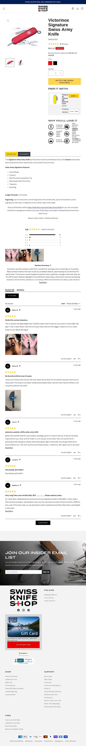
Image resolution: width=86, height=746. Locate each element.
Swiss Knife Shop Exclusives (14, 688)
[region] (24, 255)
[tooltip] (50, 265)
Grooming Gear (10, 685)
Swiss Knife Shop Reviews (52, 691)
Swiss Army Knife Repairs (52, 685)
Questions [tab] (20, 290)
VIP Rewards (48, 698)
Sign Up (46, 572)
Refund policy (29, 741)
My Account (48, 676)
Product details (65, 111)
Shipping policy (59, 741)
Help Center (48, 679)
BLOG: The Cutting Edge (52, 704)
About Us (47, 688)
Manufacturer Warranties (52, 707)
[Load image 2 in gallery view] (19, 62)
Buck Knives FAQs (11, 726)
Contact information (70, 741)
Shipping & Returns (50, 595)
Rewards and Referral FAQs (14, 729)
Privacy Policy (48, 598)
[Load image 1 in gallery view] (10, 62)
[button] (82, 8)
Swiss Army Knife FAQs (12, 720)
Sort (63, 303)
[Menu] (4, 8)
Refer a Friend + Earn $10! (52, 700)
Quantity (50, 69)
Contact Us (47, 682)
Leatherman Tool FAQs (12, 723)
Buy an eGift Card (23, 644)
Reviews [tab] (9, 290)
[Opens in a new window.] (23, 654)
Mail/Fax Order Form (51, 695)
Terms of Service (49, 601)
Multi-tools (8, 682)
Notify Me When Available (65, 81)
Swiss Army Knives (11, 676)
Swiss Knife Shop (18, 741)
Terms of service (48, 741)
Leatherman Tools (11, 679)
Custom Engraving (11, 691)
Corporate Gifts (10, 695)
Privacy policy (38, 741)
